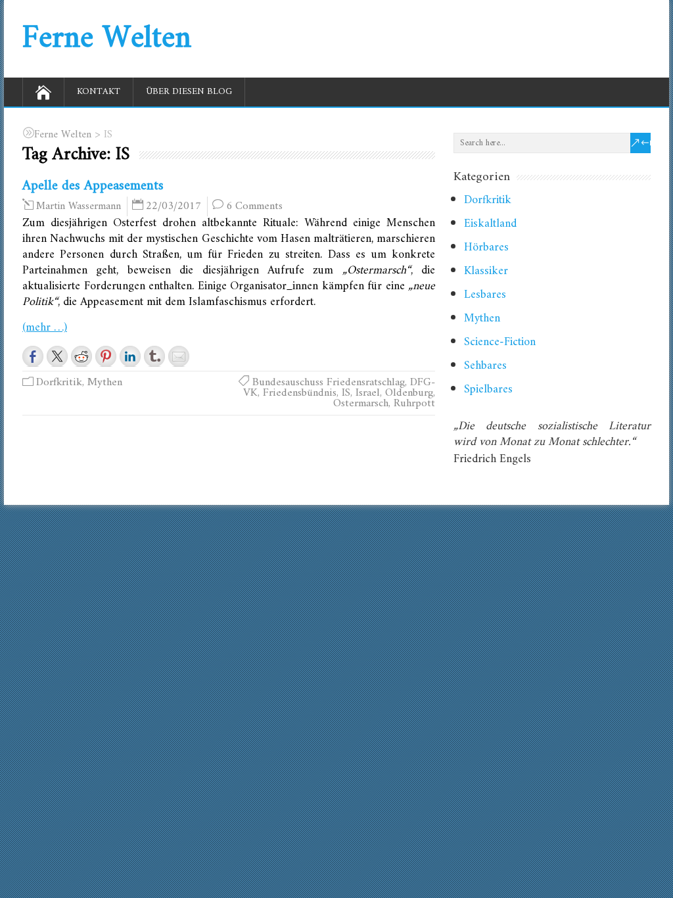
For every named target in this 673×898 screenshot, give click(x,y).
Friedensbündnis (299, 393)
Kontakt (98, 91)
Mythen (104, 382)
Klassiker (486, 271)
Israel (368, 393)
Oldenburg (409, 393)
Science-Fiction (500, 342)
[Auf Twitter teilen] (57, 356)
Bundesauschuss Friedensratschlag (328, 382)
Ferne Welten (106, 38)
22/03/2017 (173, 206)
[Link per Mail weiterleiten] (178, 356)
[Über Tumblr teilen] (154, 356)
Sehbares (485, 366)
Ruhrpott (414, 404)
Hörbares (486, 247)
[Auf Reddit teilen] (81, 356)
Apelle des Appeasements (93, 186)
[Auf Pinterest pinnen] (105, 356)
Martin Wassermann (78, 206)
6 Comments (254, 206)
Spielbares (488, 389)
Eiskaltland (490, 224)
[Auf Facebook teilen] (32, 356)
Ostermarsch (360, 404)
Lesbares (485, 295)
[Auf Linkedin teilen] (130, 356)
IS (346, 393)
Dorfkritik (59, 382)
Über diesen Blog (189, 91)
